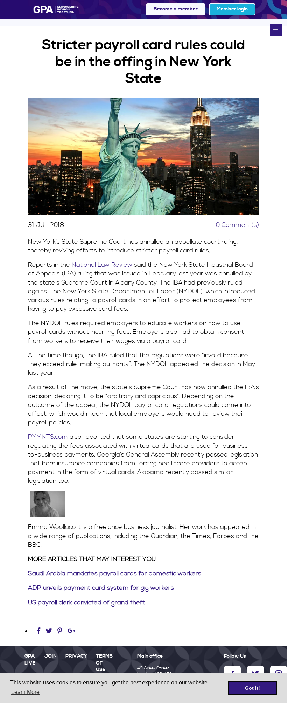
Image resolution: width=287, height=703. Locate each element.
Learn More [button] (25, 692)
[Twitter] (50, 631)
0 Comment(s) (237, 225)
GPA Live (30, 659)
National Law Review (102, 265)
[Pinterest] (59, 631)
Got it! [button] (252, 688)
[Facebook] (39, 631)
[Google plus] (72, 631)
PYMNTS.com (48, 437)
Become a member (176, 9)
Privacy (76, 656)
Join (50, 656)
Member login (232, 9)
